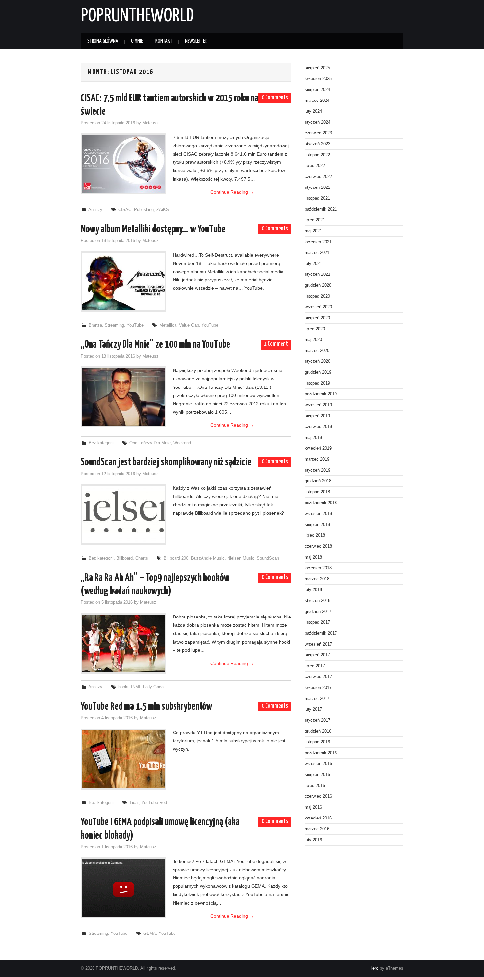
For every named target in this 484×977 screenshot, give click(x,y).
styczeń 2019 (317, 470)
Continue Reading (232, 192)
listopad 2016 (317, 742)
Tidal (134, 802)
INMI (135, 687)
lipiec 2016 (315, 785)
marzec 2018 (317, 579)
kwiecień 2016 (318, 818)
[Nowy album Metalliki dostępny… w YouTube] (123, 281)
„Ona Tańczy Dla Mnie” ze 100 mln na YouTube (155, 344)
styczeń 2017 (317, 720)
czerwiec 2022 (318, 176)
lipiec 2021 (315, 220)
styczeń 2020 (317, 361)
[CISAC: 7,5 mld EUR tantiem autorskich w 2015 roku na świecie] (123, 164)
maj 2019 (313, 437)
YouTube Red (154, 802)
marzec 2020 (317, 350)
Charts (141, 558)
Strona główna (102, 41)
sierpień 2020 (317, 318)
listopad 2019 (317, 383)
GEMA (149, 933)
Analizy (95, 209)
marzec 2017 (317, 698)
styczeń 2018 (317, 600)
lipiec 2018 (315, 535)
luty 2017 (313, 709)
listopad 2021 (317, 198)
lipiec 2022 (315, 165)
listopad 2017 (317, 622)
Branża (95, 325)
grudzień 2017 (318, 611)
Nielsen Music (240, 558)
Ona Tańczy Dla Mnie (150, 443)
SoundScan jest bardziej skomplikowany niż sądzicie (166, 462)
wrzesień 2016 (318, 763)
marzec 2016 (317, 829)
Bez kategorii (101, 443)
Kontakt (163, 41)
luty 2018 (313, 590)
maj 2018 (313, 557)
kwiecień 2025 (318, 78)
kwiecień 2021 (318, 242)
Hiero (373, 968)
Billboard (124, 558)
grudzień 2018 (318, 481)
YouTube (135, 325)
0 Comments (275, 98)
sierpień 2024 (317, 89)
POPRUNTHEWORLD (137, 16)
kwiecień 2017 (318, 687)
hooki (123, 687)
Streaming (114, 325)
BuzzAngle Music (208, 558)
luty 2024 (313, 111)
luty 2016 (313, 840)
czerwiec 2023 (318, 133)
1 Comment (276, 344)
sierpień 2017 (317, 655)
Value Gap (189, 325)
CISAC (124, 209)
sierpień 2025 (317, 68)
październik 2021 (321, 209)
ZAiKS (162, 209)
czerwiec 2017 (318, 677)
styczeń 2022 (317, 187)
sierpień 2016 (317, 774)
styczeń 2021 (317, 274)
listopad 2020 (317, 296)
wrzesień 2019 (318, 405)
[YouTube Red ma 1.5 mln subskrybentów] (123, 759)
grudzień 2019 (318, 372)
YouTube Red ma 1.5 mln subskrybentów (146, 707)
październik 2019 (321, 394)
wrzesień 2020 (318, 307)
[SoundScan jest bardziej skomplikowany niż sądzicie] (123, 514)
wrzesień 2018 (318, 513)
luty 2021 (313, 263)
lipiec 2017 (315, 666)
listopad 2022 (317, 155)
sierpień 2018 (317, 524)
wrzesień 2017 (318, 644)
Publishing (144, 209)
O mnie (137, 41)
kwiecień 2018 (318, 568)
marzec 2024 (317, 100)
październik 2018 (321, 503)
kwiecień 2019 (318, 448)
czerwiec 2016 (318, 796)
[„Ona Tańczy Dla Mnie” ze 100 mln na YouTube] (123, 397)
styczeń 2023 (317, 144)
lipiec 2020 (315, 329)
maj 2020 (313, 339)
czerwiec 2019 (318, 426)
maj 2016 (313, 807)
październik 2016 (321, 753)
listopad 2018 (317, 492)
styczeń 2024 (317, 122)
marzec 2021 (317, 252)
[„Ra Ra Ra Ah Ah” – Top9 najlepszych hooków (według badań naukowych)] (123, 643)
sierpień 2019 (317, 416)
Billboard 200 (176, 558)
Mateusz (150, 123)
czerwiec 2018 (318, 546)
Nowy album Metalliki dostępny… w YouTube (153, 229)
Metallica (167, 325)
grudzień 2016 (318, 731)
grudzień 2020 (318, 285)
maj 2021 (313, 231)
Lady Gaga (153, 687)
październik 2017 (321, 633)
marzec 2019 (317, 459)
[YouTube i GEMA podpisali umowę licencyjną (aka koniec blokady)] (123, 888)
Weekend (182, 443)
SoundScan (268, 558)
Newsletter (196, 41)
